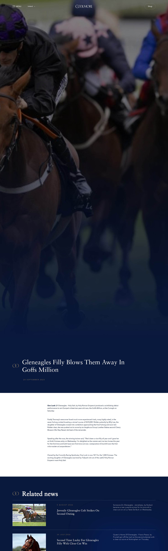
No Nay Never (60, 430)
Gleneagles (62, 405)
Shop (150, 6)
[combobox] (31, 6)
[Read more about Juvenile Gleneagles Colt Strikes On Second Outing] (84, 515)
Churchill (103, 444)
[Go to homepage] (84, 6)
